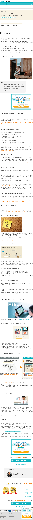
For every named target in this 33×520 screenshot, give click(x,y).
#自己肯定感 (14, 17)
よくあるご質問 (11, 513)
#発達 (10, 17)
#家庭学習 (3, 17)
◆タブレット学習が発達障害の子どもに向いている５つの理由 (13, 86)
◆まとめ (4, 90)
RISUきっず (28, 319)
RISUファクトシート (3, 516)
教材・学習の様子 (26, 493)
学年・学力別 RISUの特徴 (27, 496)
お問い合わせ (19, 513)
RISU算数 (20, 319)
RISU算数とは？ (26, 489)
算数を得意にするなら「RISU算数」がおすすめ (11, 88)
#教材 (7, 17)
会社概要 (1, 513)
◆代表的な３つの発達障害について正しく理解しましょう (13, 84)
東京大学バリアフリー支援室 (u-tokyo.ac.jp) (13, 431)
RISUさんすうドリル (11, 516)
